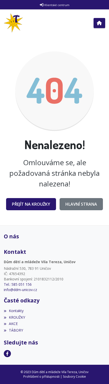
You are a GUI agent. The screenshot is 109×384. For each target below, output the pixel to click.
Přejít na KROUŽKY (31, 204)
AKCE (13, 323)
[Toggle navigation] (99, 23)
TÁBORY (16, 330)
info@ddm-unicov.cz (20, 289)
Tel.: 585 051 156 (18, 284)
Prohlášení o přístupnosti (41, 376)
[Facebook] (7, 353)
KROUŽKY (17, 317)
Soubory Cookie (74, 376)
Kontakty (16, 310)
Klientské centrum (56, 5)
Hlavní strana (81, 204)
